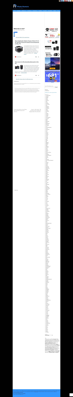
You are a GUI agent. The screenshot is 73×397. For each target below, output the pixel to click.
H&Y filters (47, 167)
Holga (47, 173)
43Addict (54, 10)
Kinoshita (47, 189)
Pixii (46, 256)
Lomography (47, 211)
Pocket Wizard (48, 257)
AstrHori (47, 115)
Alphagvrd (47, 106)
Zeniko (47, 327)
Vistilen (47, 313)
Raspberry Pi (47, 267)
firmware (52, 342)
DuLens (47, 144)
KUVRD (47, 196)
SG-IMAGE (47, 282)
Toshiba (47, 306)
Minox (47, 225)
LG (46, 207)
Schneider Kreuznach (49, 279)
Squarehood (47, 296)
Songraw (47, 292)
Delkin (47, 140)
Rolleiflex (47, 274)
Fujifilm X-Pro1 (56, 342)
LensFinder (18, 10)
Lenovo (47, 204)
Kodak (47, 191)
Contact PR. (24, 393)
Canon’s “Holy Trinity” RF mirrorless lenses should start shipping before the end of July (35, 110)
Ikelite (47, 177)
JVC (46, 185)
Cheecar (47, 132)
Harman (47, 169)
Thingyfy (47, 299)
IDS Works (47, 176)
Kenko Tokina (48, 188)
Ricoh (47, 270)
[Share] (27, 36)
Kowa (47, 195)
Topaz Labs (47, 305)
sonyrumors (56, 348)
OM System (47, 242)
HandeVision (47, 168)
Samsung (47, 276)
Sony (46, 294)
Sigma (47, 284)
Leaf (46, 200)
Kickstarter (47, 344)
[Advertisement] (27, 20)
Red (46, 269)
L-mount (50, 344)
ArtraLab (47, 114)
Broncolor (47, 124)
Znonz (47, 330)
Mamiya (47, 214)
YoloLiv (47, 324)
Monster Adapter (48, 228)
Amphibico (47, 107)
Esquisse (47, 150)
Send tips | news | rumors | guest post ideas (51, 92)
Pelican (47, 250)
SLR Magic (47, 289)
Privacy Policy (36, 391)
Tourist (47, 307)
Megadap (47, 218)
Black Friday (56, 339)
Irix (46, 181)
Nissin (47, 235)
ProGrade (47, 265)
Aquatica (47, 110)
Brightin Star (47, 123)
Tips (58, 10)
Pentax (47, 251)
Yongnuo (47, 325)
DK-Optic (47, 143)
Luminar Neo (50, 345)
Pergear (47, 252)
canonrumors (47, 340)
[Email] (27, 35)
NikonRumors (24, 10)
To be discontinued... (51, 350)
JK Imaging (47, 184)
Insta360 (47, 180)
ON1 (46, 243)
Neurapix (47, 231)
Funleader (47, 159)
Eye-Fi (47, 153)
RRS (46, 275)
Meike (47, 219)
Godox (47, 164)
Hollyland (47, 174)
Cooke (47, 136)
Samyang (47, 277)
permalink (35, 83)
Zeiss (46, 326)
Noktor (47, 237)
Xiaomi (47, 320)
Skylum (47, 288)
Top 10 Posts (47, 304)
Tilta (46, 302)
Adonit (47, 99)
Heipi (46, 171)
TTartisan (47, 308)
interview (54, 343)
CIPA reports (56, 340)
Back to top (16, 190)
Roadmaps (52, 349)
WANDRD (47, 316)
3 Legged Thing (48, 95)
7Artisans (47, 96)
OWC (46, 246)
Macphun (47, 213)
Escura (47, 149)
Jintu (46, 183)
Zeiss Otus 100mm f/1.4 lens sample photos (22, 37)
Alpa (46, 105)
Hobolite (47, 172)
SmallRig (47, 290)
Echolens (47, 147)
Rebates (49, 348)
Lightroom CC (47, 345)
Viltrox (47, 312)
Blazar (47, 122)
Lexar (47, 206)
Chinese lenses (52, 340)
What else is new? (27, 83)
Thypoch (47, 301)
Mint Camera (48, 226)
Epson (47, 148)
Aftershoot (47, 100)
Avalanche (47, 118)
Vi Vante (47, 311)
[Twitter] (27, 34)
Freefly (47, 156)
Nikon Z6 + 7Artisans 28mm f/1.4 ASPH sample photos (24, 79)
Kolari (47, 192)
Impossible (47, 179)
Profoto (47, 264)
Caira (46, 126)
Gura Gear (47, 166)
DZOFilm (47, 146)
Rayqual (47, 268)
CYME (47, 138)
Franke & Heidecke (48, 155)
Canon (47, 128)
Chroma (47, 133)
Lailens (47, 198)
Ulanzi (47, 309)
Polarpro (47, 260)
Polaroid (47, 259)
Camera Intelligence (48, 127)
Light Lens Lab (48, 208)
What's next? (46, 352)
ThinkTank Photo (48, 300)
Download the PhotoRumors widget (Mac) (18, 392)
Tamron (47, 297)
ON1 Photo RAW (54, 345)
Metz (46, 221)
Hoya (46, 175)
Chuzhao (47, 134)
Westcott (47, 317)
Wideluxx (47, 318)
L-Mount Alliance (55, 344)
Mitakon (47, 227)
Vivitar (47, 314)
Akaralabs (47, 103)
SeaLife (47, 281)
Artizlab (47, 113)
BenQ (47, 119)
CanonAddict (50, 10)
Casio (47, 130)
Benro (47, 120)
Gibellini (47, 162)
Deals (46, 139)
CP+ (58, 340)
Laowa (47, 199)
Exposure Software (48, 152)
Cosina (47, 137)
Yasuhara (47, 322)
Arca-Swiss (47, 111)
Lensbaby (47, 205)
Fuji (46, 158)
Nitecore (47, 236)
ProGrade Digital (48, 266)
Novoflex (47, 239)
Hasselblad (47, 170)
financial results (48, 342)
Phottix (47, 255)
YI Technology (48, 323)
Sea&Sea (47, 280)
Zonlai (47, 331)
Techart (47, 298)
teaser (46, 350)
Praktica (47, 263)
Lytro (46, 212)
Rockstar (47, 271)
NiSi (46, 234)
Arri (46, 112)
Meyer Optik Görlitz (48, 223)
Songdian (47, 291)
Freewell (47, 157)
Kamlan (47, 186)
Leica (46, 202)
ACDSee (47, 97)
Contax (47, 135)
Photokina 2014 (47, 348)
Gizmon (47, 163)
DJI (46, 141)
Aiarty (47, 102)
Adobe (47, 98)
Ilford (46, 178)
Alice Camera (48, 104)
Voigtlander (47, 315)
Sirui (46, 286)
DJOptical (47, 142)
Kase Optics (47, 187)
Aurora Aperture (48, 117)
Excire (47, 151)
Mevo (47, 222)
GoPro (47, 165)
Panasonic (47, 248)
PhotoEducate (48, 254)
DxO (46, 145)
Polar (46, 258)
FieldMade (47, 154)
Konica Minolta (48, 194)
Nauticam (47, 230)
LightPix (47, 209)
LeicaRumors (29, 10)
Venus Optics (48, 310)
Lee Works (47, 201)
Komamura (47, 193)
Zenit (46, 328)
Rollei (47, 273)
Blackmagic (47, 121)
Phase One (47, 253)
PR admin (16, 30)
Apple (47, 109)
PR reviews (47, 262)
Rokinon (47, 272)
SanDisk (47, 278)
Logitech (47, 210)
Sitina (47, 287)
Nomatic (47, 238)
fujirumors (51, 343)
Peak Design (47, 249)
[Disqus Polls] (27, 125)
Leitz (46, 203)
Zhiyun (47, 329)
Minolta (47, 224)
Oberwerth (47, 240)
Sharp (47, 283)
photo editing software (50, 347)
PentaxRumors (35, 10)
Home (15, 10)
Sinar (46, 285)
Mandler (47, 215)
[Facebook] (27, 33)
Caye (46, 131)
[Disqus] (27, 150)
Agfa (46, 101)
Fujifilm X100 (47, 343)
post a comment (22, 84)
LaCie (47, 197)
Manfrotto (47, 216)
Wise (46, 319)
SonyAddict (45, 10)
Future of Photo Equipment (49, 160)
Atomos (47, 116)
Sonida (47, 293)
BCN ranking (52, 339)
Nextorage (47, 232)
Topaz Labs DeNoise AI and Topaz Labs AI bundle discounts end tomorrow (20, 110)
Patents (58, 345)
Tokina (47, 303)
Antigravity (47, 108)
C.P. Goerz (47, 125)
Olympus (47, 241)
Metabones (47, 220)
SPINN (47, 295)
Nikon (47, 233)
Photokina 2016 (52, 348)
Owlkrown (47, 247)
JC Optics (47, 182)
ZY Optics (47, 332)
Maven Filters (48, 217)
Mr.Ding (47, 229)
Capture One (47, 129)
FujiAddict (40, 10)
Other (21, 83)
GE (46, 161)
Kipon (47, 190)
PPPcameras (47, 261)
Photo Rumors (23, 7)
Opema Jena (47, 244)
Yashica (47, 321)
